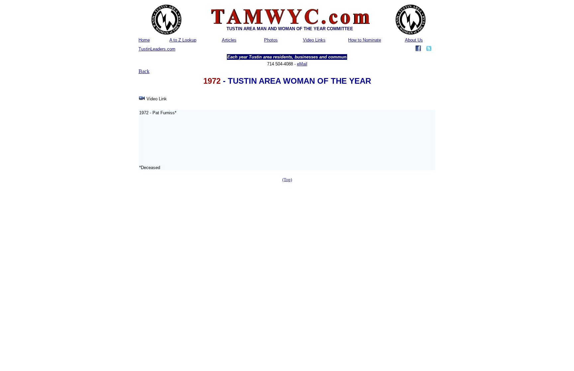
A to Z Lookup (182, 40)
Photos (271, 40)
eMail (302, 63)
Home (144, 40)
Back (144, 71)
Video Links (314, 40)
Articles (229, 40)
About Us (414, 40)
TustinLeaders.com (157, 48)
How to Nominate (364, 40)
